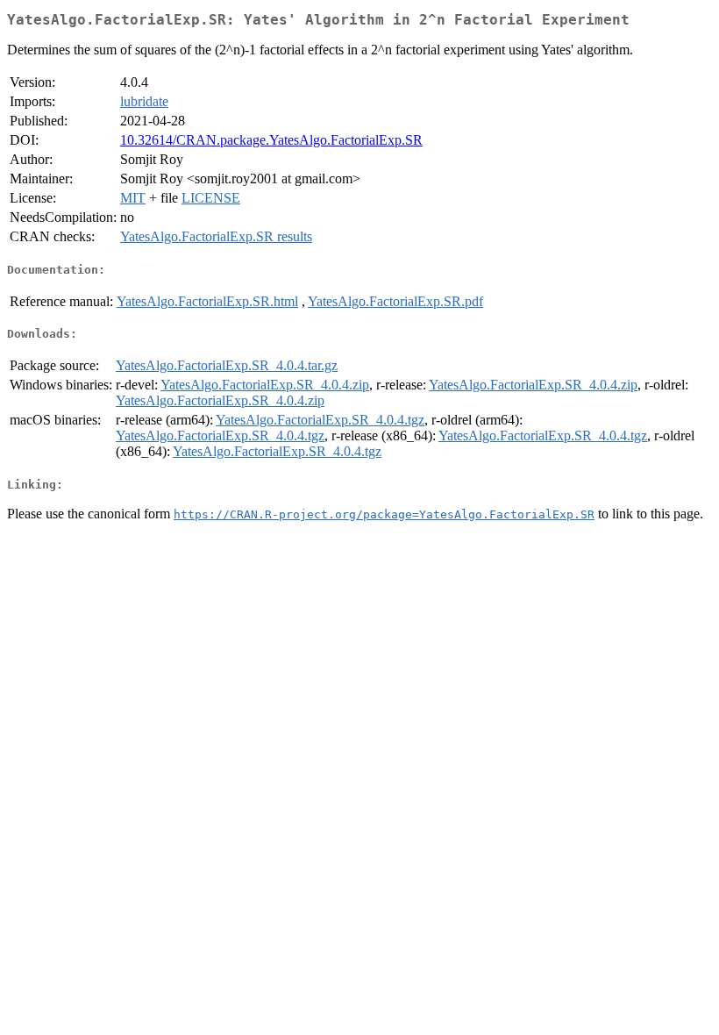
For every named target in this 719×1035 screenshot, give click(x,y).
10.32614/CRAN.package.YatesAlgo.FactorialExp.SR (271, 139)
